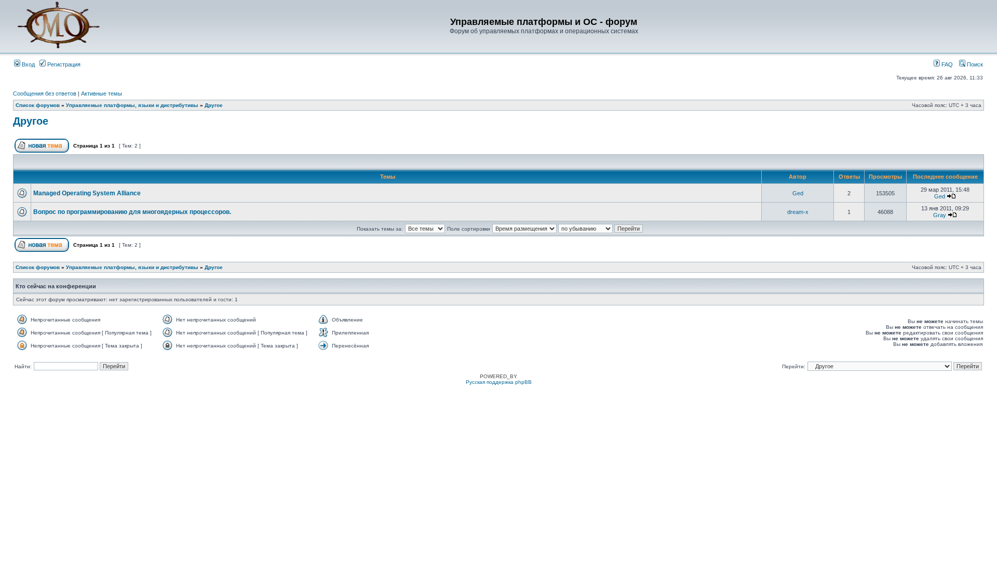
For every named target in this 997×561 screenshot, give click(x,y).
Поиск (974, 64)
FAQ (946, 64)
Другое (214, 105)
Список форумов (38, 105)
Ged (797, 193)
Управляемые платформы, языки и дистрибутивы (132, 105)
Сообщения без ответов (44, 93)
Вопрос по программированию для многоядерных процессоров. (132, 212)
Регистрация (63, 64)
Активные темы (101, 93)
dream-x (798, 212)
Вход (27, 64)
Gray (939, 215)
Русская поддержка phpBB (499, 382)
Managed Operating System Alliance (87, 193)
